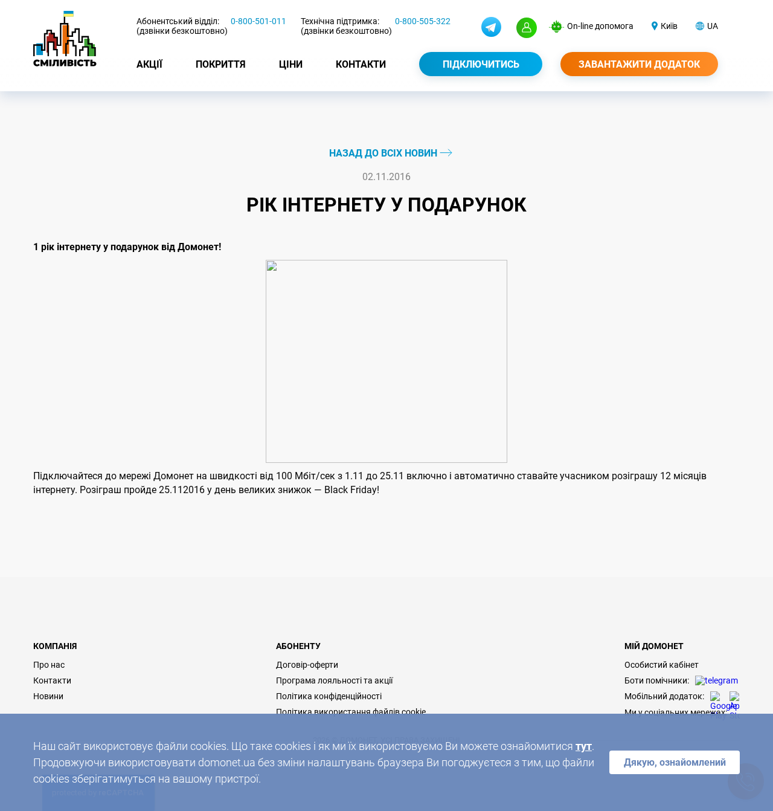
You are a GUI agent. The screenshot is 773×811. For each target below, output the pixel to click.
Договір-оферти (307, 665)
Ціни (291, 64)
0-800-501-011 (258, 21)
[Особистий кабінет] (526, 28)
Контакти (361, 64)
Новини (48, 696)
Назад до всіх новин (384, 153)
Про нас (49, 665)
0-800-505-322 (423, 21)
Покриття (221, 64)
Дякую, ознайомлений (675, 762)
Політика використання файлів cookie (351, 712)
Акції (149, 64)
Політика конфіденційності (329, 696)
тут (584, 746)
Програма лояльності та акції (334, 680)
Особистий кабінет (661, 665)
